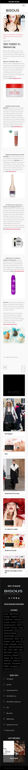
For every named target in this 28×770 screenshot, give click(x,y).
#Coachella (7, 622)
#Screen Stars (7, 655)
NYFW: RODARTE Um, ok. (11, 696)
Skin (4, 36)
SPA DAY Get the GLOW (10, 550)
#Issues (20, 644)
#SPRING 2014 (7, 660)
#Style (6, 565)
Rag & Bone (8, 684)
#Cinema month (18, 619)
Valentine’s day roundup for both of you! (13, 572)
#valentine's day (8, 669)
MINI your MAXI (9, 713)
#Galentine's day (8, 521)
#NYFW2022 (8, 487)
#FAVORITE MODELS (9, 636)
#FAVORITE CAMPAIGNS (10, 633)
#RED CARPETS (8, 652)
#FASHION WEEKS (8, 630)
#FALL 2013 (7, 627)
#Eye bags (7, 424)
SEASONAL (12, 34)
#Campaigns (7, 616)
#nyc (11, 484)
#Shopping (6, 658)
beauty (5, 34)
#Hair (13, 641)
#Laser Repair (8, 447)
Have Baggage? (9, 434)
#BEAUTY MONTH (14, 614)
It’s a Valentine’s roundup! (11, 529)
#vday (9, 565)
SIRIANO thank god (10, 719)
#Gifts (21, 638)
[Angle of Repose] (14, 751)
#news (5, 647)
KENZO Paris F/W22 (10, 730)
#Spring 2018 (7, 663)
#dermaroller (8, 446)
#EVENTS (19, 625)
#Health (18, 641)
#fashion (7, 480)
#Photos (21, 649)
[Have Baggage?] (23, 370)
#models (9, 483)
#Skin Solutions (8, 448)
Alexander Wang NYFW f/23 (12, 690)
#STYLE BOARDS (16, 663)
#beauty (7, 544)
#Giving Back (7, 641)
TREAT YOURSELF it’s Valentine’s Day (13, 702)
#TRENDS (6, 666)
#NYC (5, 649)
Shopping (19, 34)
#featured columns (8, 638)
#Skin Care (17, 658)
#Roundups (7, 522)
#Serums (7, 545)
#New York (7, 484)
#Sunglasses (7, 428)
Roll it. (6, 454)
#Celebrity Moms (8, 619)
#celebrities (14, 616)
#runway (15, 652)
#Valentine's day (8, 524)
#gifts (10, 564)
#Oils (10, 544)
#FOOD (17, 638)
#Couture (13, 622)
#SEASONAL (16, 655)
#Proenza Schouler (9, 488)
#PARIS (15, 649)
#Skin (11, 658)
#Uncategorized (14, 666)
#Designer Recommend (10, 625)
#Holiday (6, 644)
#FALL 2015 (14, 627)
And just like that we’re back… (12, 493)
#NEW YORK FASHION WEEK (16, 647)
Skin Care (10, 36)
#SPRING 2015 (17, 660)
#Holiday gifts (13, 644)
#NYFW (7, 485)
